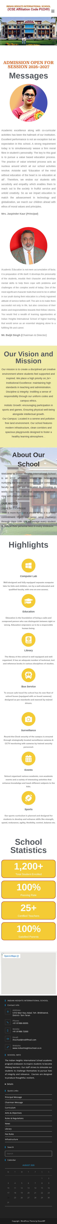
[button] (53, 11)
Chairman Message (14, 1102)
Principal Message (13, 1097)
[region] (28, 31)
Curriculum (10, 1107)
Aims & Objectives (13, 1113)
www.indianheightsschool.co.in (27, 1048)
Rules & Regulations (14, 1118)
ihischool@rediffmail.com (24, 1039)
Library (8, 1128)
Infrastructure (11, 1139)
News (7, 1123)
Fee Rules (9, 1134)
